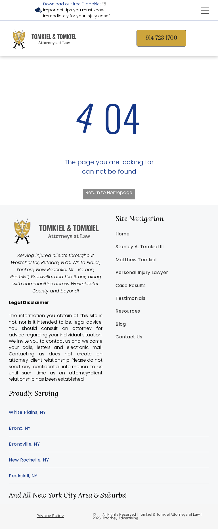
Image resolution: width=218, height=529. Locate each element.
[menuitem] (162, 233)
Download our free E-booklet (72, 4)
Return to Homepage (109, 192)
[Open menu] (205, 10)
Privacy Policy (50, 516)
